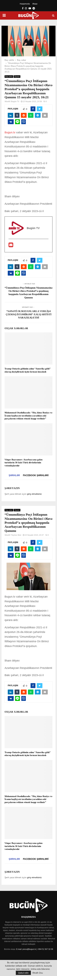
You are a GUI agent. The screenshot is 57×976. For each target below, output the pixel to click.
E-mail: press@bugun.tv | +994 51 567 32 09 (34, 949)
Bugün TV (15, 101)
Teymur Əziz (16, 535)
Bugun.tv (10, 132)
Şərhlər (14, 475)
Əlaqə (34, 4)
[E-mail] (11, 245)
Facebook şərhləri (35, 475)
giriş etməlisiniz (34, 494)
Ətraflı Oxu (37, 973)
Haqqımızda (25, 4)
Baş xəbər (8, 76)
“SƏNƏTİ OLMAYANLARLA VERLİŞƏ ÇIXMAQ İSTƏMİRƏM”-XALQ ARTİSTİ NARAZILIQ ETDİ (28, 314)
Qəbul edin (23, 973)
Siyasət (17, 76)
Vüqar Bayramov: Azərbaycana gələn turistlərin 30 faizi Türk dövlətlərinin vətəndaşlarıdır (23, 462)
